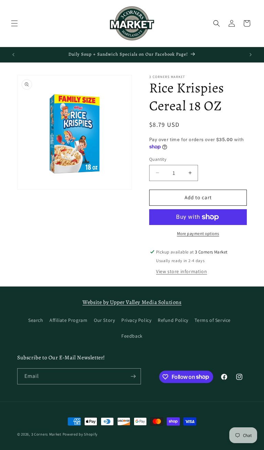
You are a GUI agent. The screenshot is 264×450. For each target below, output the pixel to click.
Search (35, 320)
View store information (181, 271)
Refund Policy (173, 320)
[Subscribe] (133, 376)
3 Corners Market (46, 434)
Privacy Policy (136, 320)
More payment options (198, 233)
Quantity (157, 159)
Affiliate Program (68, 320)
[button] (14, 23)
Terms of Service (213, 320)
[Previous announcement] (13, 54)
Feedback (132, 336)
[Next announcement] (250, 54)
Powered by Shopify (80, 434)
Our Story (104, 320)
